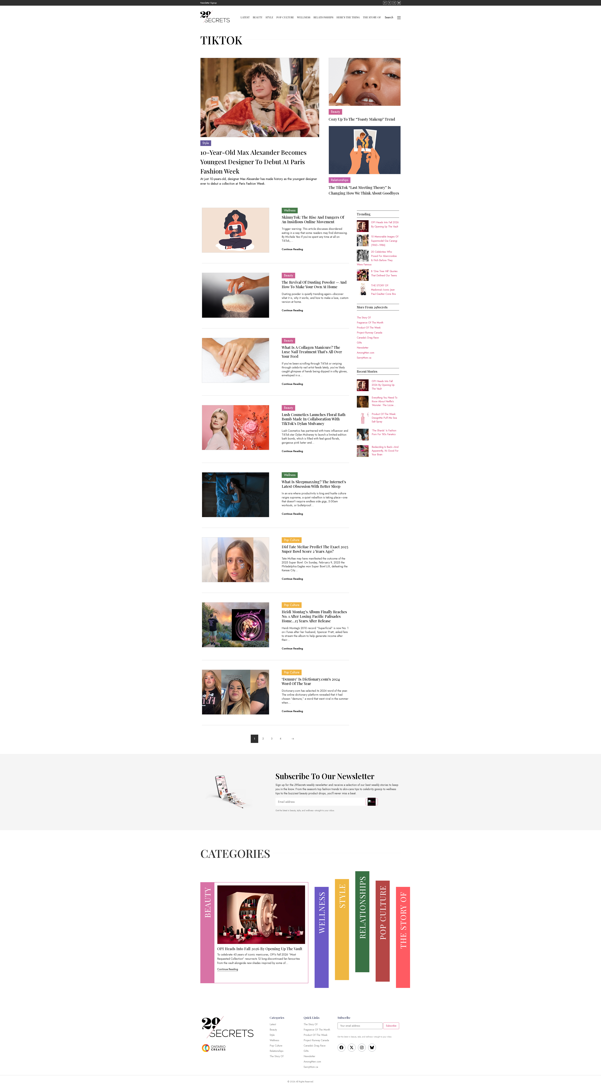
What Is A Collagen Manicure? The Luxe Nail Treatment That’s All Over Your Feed (312, 352)
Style (269, 17)
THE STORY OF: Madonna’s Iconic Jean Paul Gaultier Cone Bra (383, 290)
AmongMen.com (365, 352)
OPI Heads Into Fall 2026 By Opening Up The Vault (383, 384)
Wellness (303, 17)
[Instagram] (362, 1048)
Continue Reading (292, 249)
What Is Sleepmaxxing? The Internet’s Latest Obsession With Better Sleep (314, 484)
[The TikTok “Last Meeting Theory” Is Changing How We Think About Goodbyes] (365, 150)
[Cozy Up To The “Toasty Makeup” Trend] (365, 82)
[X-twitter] (352, 1048)
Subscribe (391, 1026)
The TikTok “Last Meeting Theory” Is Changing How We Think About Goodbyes (364, 190)
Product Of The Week (369, 327)
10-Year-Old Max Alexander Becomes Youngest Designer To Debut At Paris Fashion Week (253, 161)
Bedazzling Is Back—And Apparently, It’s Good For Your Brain (385, 450)
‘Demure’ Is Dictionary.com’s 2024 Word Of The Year (311, 681)
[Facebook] (341, 1048)
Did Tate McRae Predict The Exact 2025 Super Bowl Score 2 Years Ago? (315, 549)
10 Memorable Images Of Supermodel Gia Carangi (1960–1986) (384, 241)
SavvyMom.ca (364, 357)
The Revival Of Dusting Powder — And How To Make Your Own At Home (314, 284)
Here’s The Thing (348, 17)
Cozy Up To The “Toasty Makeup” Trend (362, 119)
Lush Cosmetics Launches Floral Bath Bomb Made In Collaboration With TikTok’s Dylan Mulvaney (313, 419)
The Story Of (372, 17)
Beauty (257, 17)
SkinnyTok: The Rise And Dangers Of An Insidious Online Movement (313, 219)
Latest (245, 17)
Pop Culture (285, 17)
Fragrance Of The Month (370, 322)
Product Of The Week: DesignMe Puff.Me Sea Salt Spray (384, 417)
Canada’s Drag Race (368, 337)
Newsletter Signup (208, 2)
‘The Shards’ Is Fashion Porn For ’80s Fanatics (384, 432)
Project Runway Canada (369, 332)
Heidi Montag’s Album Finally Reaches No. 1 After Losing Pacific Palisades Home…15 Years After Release (314, 616)
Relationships (323, 17)
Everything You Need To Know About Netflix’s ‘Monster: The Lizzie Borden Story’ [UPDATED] (384, 401)
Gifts (359, 342)
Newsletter (362, 347)
